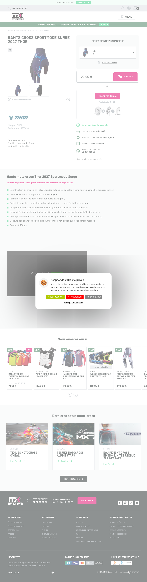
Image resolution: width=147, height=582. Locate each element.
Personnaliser (94, 297)
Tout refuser (76, 297)
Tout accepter (56, 297)
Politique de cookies (73, 302)
